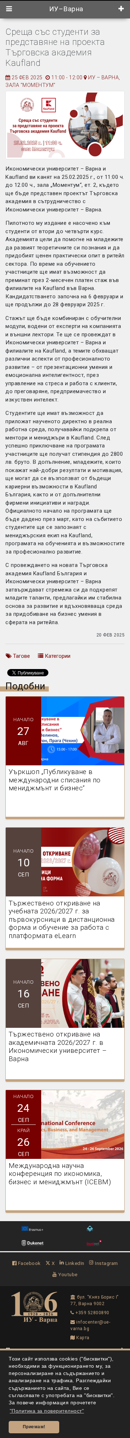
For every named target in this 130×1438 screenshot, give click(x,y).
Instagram (106, 1263)
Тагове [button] (21, 656)
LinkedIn (74, 1263)
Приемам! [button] (34, 1426)
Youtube (67, 1274)
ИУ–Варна (65, 9)
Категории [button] (56, 656)
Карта (82, 1337)
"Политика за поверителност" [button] (47, 1411)
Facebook (29, 1263)
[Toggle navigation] (9, 9)
